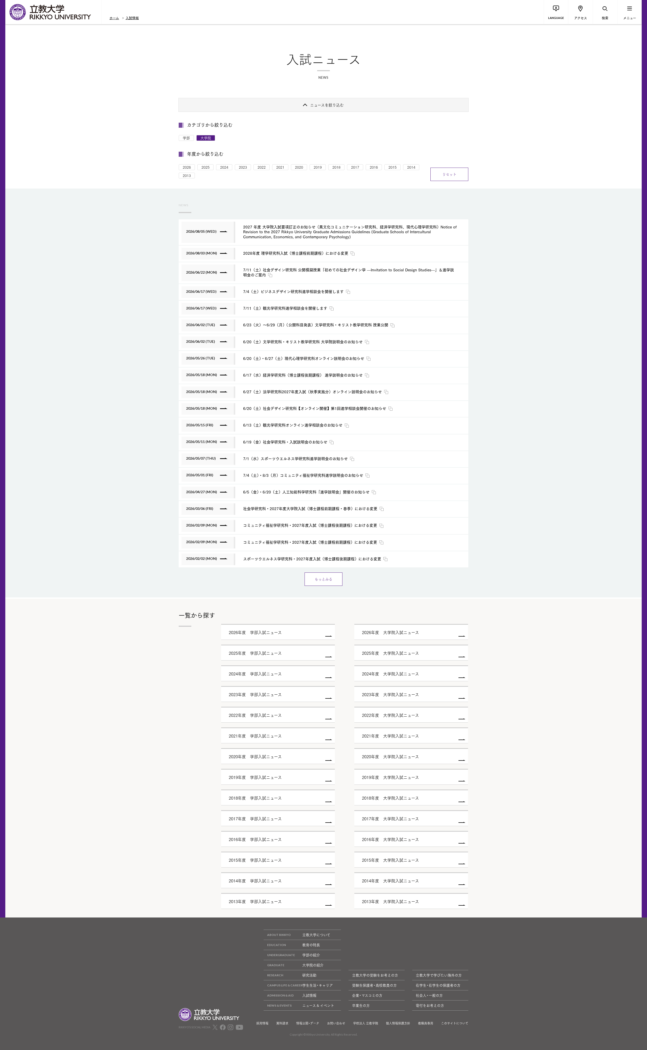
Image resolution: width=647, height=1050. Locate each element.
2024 (224, 167)
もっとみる (323, 579)
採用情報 (262, 1023)
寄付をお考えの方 (430, 1005)
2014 (411, 167)
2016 (374, 167)
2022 (262, 167)
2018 (336, 167)
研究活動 (309, 975)
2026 (187, 167)
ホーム (114, 17)
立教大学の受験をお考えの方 (375, 975)
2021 (280, 167)
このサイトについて (454, 1023)
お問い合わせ (336, 1023)
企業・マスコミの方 (367, 995)
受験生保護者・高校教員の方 (374, 985)
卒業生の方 (361, 1005)
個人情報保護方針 (398, 1023)
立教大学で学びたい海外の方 (439, 975)
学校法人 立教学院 (365, 1023)
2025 (205, 167)
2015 (392, 167)
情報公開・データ (307, 1023)
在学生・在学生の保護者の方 (438, 985)
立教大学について (316, 934)
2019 (318, 167)
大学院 (205, 138)
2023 (243, 167)
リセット (449, 174)
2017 (355, 167)
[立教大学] (53, 12)
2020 (299, 167)
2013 (187, 175)
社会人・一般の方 (429, 995)
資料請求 (282, 1023)
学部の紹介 (311, 954)
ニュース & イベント (318, 1005)
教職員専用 (425, 1023)
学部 (186, 138)
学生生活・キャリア (317, 985)
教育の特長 (311, 944)
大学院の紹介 (313, 964)
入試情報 (132, 17)
